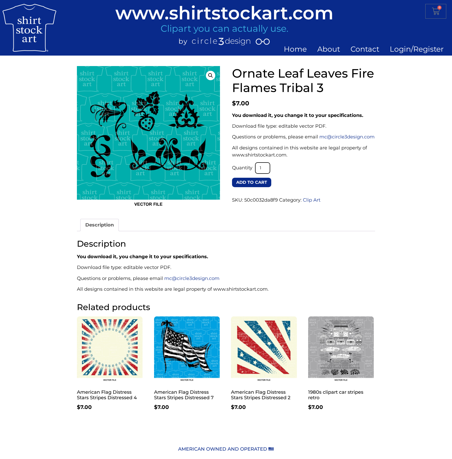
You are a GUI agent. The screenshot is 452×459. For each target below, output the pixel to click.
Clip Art (311, 200)
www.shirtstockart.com (224, 13)
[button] (210, 75)
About (328, 49)
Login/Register (417, 49)
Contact (365, 49)
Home (295, 49)
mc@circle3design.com (347, 137)
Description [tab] (99, 225)
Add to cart (251, 182)
